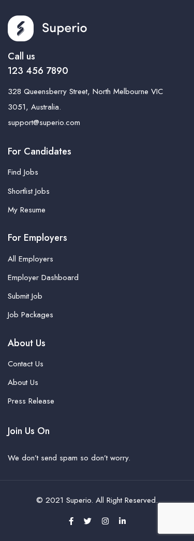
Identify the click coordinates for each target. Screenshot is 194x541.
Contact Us (25, 363)
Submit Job (25, 296)
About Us (23, 382)
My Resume (27, 209)
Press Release (31, 401)
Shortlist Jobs (29, 191)
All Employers (30, 259)
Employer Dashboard (43, 277)
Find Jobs (23, 172)
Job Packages (30, 314)
